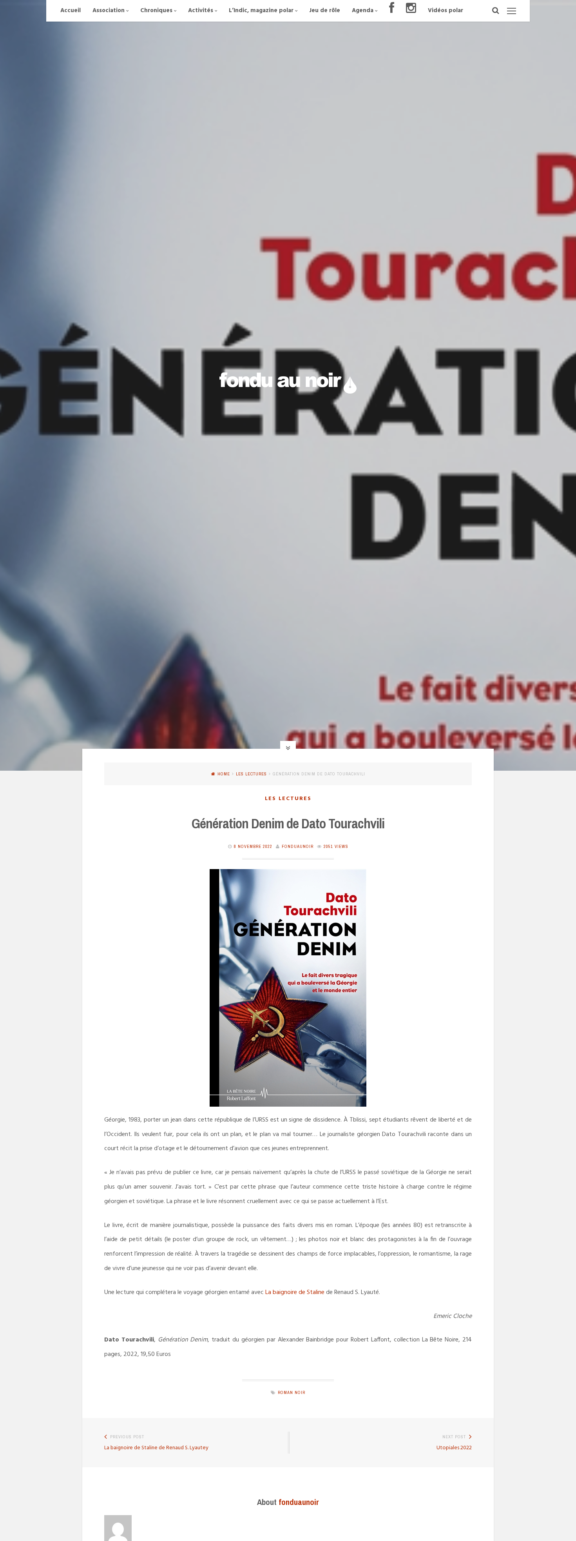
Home (223, 774)
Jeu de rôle (324, 10)
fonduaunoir (297, 846)
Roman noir (291, 1392)
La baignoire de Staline (294, 1292)
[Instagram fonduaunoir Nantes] (411, 11)
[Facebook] (391, 11)
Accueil (70, 10)
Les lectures (251, 774)
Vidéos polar (445, 10)
